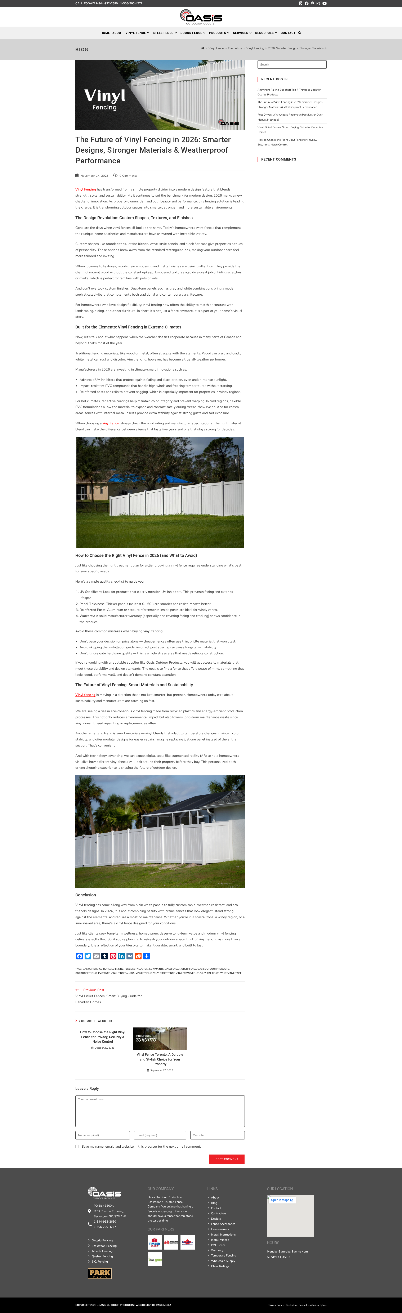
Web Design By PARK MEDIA (153, 1305)
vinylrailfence (209, 973)
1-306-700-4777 (131, 3)
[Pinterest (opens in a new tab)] (312, 3)
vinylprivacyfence (187, 973)
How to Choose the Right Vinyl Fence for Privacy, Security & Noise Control (102, 1037)
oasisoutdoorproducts (213, 969)
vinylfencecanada (122, 973)
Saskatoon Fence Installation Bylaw (306, 1305)
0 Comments (129, 176)
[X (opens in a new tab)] (301, 3)
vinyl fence (110, 423)
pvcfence (104, 973)
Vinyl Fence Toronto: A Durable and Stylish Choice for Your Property (160, 1059)
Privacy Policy (276, 1305)
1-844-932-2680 (106, 3)
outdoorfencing (86, 973)
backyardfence (92, 969)
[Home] (202, 48)
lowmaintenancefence (163, 969)
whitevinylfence (230, 973)
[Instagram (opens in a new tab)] (318, 3)
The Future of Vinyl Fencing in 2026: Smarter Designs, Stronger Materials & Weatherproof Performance (295, 48)
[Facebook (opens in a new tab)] (307, 3)
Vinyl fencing (85, 695)
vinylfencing (144, 973)
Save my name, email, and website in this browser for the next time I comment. (141, 1146)
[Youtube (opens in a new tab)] (324, 3)
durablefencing (113, 969)
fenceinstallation (136, 969)
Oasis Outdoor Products (116, 1305)
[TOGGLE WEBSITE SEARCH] (300, 33)
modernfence (187, 969)
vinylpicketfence (164, 973)
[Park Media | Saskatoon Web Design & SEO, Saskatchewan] (100, 1273)
